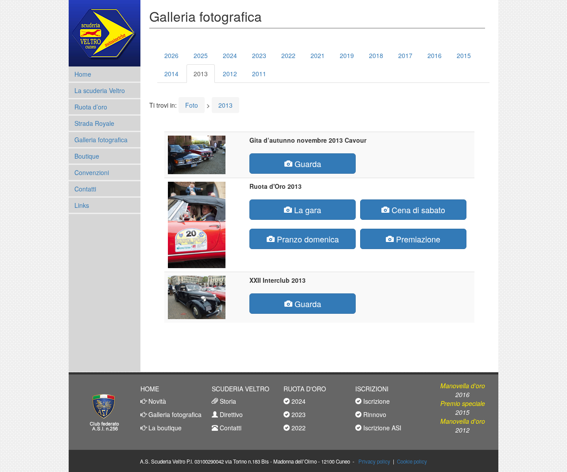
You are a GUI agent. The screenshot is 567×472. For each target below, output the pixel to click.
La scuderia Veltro (99, 90)
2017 (405, 55)
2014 (171, 73)
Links (81, 205)
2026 (171, 55)
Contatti (85, 188)
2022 (288, 55)
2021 (318, 55)
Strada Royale (94, 123)
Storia (227, 401)
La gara (306, 209)
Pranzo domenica (307, 239)
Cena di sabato (417, 209)
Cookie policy (412, 461)
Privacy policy (374, 461)
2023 (259, 55)
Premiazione (417, 239)
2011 (259, 73)
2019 (347, 55)
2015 (464, 55)
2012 (230, 73)
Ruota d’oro (90, 106)
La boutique (164, 427)
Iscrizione (375, 401)
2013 (201, 73)
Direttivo (230, 414)
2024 (230, 55)
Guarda (306, 163)
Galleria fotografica (101, 139)
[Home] (104, 33)
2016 (434, 55)
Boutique (86, 156)
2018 (376, 55)
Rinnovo (373, 414)
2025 (201, 55)
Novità (156, 401)
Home (82, 74)
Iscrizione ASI (381, 427)
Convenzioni (91, 172)
